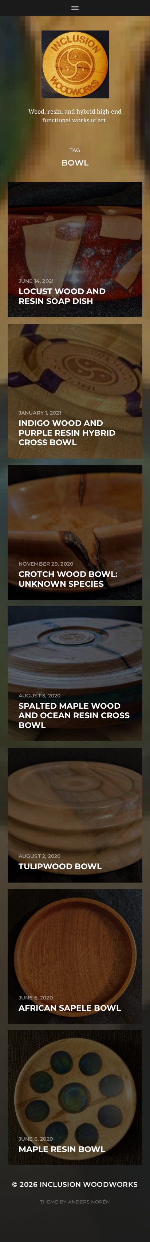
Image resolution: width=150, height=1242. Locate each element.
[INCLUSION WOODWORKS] (75, 64)
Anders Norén (89, 1202)
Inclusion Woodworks (89, 1184)
